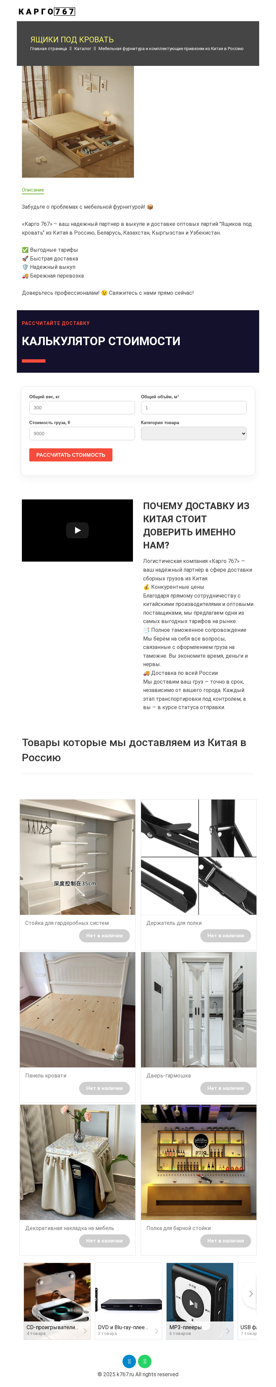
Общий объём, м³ (160, 397)
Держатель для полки (174, 923)
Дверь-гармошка (168, 1075)
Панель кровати (45, 1075)
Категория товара (160, 422)
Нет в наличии (104, 936)
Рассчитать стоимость (70, 455)
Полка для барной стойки (178, 1228)
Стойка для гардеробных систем (67, 923)
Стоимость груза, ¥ (49, 422)
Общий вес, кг (44, 397)
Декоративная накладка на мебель (69, 1228)
